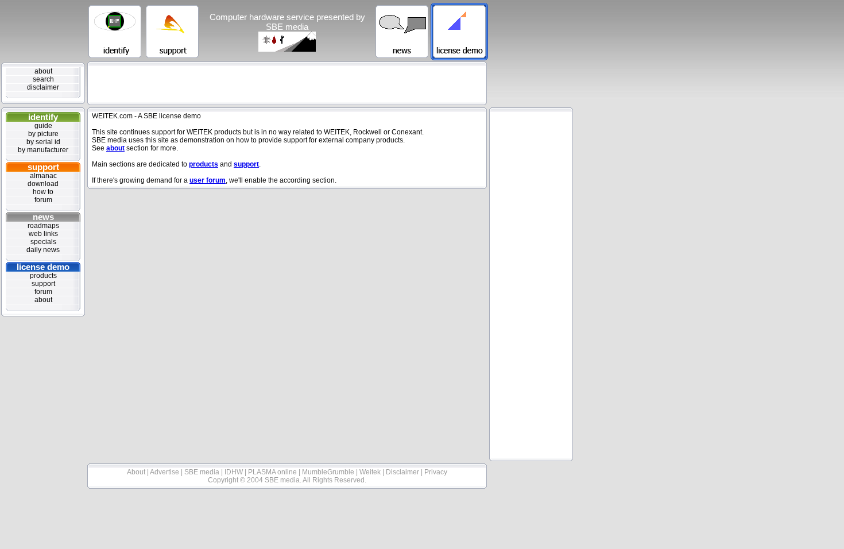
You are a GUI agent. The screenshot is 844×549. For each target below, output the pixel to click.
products (43, 276)
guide (43, 126)
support (43, 167)
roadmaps (43, 226)
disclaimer (43, 87)
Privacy (435, 472)
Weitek (370, 472)
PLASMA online (273, 472)
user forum (207, 180)
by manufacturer (43, 150)
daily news (43, 250)
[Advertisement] (287, 83)
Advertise (165, 472)
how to (43, 192)
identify (43, 117)
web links (43, 234)
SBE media (202, 472)
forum (43, 200)
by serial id (43, 142)
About (137, 472)
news (43, 217)
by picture (43, 134)
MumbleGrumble (329, 472)
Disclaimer (403, 472)
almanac (43, 176)
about (43, 71)
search (43, 79)
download (43, 184)
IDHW (234, 472)
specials (43, 242)
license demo (43, 267)
